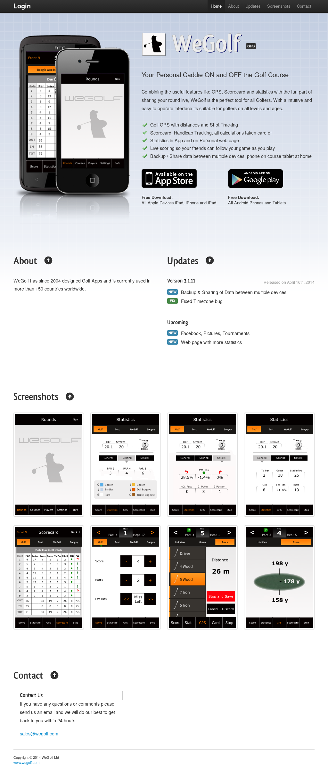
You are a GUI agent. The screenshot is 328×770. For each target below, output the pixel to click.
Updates (253, 6)
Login (22, 5)
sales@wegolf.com (39, 733)
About (233, 6)
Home (216, 6)
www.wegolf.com (26, 762)
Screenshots (279, 6)
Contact (304, 6)
